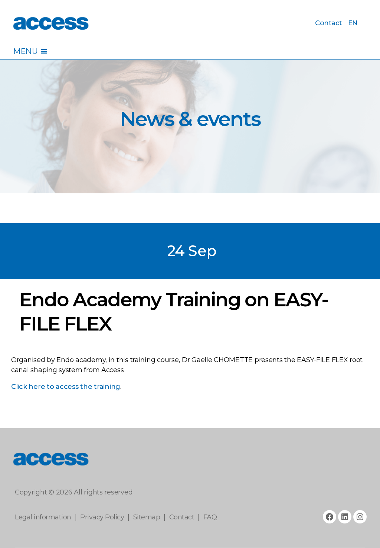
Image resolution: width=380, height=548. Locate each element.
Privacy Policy (102, 517)
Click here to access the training (65, 387)
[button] (25, 51)
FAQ (210, 517)
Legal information (43, 517)
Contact (328, 23)
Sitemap (146, 517)
